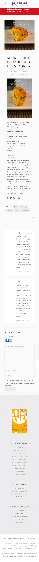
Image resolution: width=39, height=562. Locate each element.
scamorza (25, 210)
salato (17, 210)
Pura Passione (19, 471)
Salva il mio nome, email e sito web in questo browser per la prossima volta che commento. (19, 383)
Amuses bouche (19, 488)
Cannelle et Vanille (19, 510)
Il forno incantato (19, 459)
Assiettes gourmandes (19, 491)
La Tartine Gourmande (19, 516)
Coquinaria (20, 447)
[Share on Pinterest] (19, 198)
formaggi (24, 207)
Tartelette (19, 522)
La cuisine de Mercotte (19, 494)
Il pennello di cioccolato (19, 462)
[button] (7, 341)
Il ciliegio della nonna (19, 456)
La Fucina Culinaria (14, 9)
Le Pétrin (19, 497)
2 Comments (22, 74)
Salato (26, 9)
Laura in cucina (19, 468)
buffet (16, 207)
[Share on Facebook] (7, 198)
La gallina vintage (19, 465)
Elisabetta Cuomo (19, 450)
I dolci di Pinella (19, 453)
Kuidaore (19, 513)
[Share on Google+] (15, 198)
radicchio (9, 210)
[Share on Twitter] (11, 198)
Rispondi (29, 233)
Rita (18, 282)
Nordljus (19, 519)
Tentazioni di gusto (19, 474)
